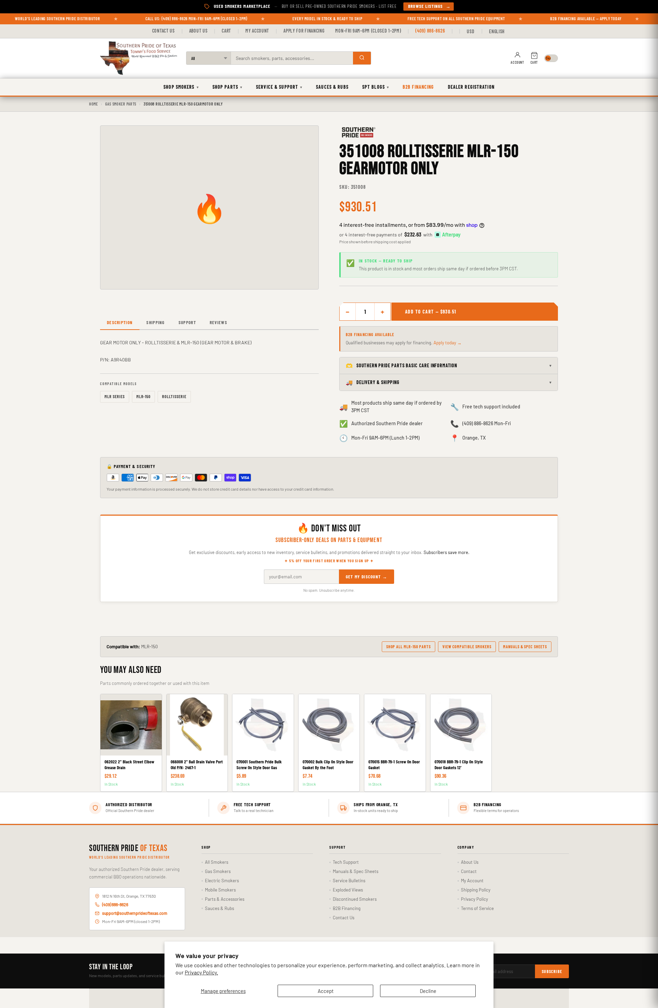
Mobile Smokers (220, 890)
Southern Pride (128, 848)
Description (120, 322)
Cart (226, 31)
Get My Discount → (366, 576)
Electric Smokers (222, 880)
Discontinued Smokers (355, 899)
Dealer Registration (471, 87)
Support (187, 322)
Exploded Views (348, 890)
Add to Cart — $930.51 (430, 312)
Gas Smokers (218, 871)
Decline (428, 991)
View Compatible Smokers (466, 646)
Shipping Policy (475, 890)
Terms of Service (477, 908)
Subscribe (552, 971)
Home (93, 103)
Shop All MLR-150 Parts (408, 646)
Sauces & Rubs (332, 87)
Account (517, 62)
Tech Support (346, 862)
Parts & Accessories (224, 899)
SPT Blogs (375, 87)
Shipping (155, 322)
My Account (257, 31)
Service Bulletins (349, 880)
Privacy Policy (474, 899)
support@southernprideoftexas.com (134, 913)
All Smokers (216, 862)
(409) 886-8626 (430, 31)
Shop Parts (227, 87)
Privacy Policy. (201, 972)
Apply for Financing (303, 31)
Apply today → (448, 342)
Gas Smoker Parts (121, 103)
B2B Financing (418, 87)
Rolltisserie (174, 396)
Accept (325, 991)
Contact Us (163, 31)
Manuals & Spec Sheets (525, 646)
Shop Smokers (181, 87)
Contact (469, 871)
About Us (198, 31)
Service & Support (279, 87)
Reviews (218, 322)
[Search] (362, 58)
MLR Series (115, 396)
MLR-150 (143, 396)
